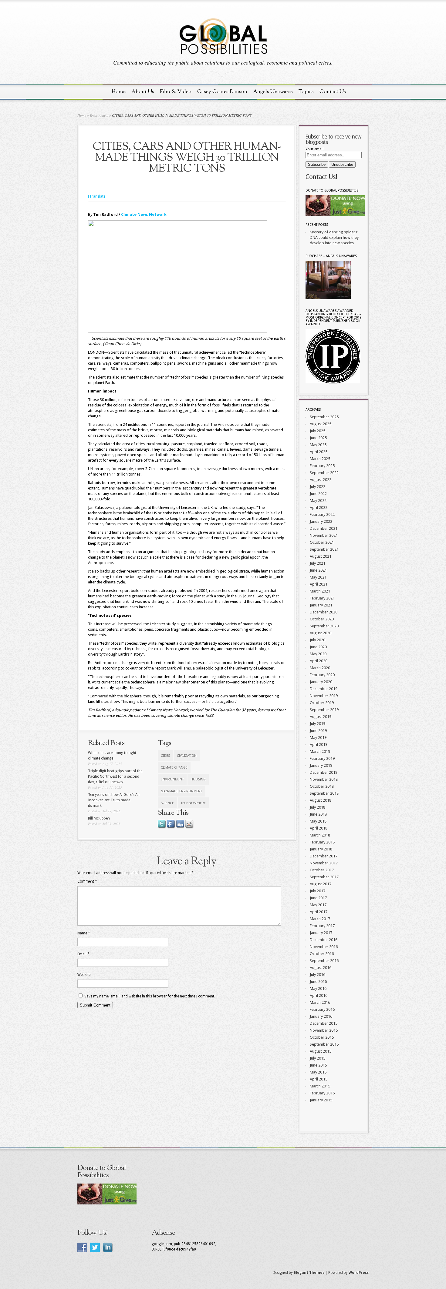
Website (83, 975)
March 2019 (320, 751)
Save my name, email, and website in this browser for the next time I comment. (149, 996)
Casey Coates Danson (222, 91)
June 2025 (318, 438)
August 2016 (320, 967)
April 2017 (318, 912)
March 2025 (320, 458)
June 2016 (318, 981)
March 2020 (320, 668)
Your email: (315, 149)
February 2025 (322, 465)
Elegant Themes (309, 1273)
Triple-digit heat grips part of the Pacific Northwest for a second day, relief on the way (115, 776)
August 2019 (320, 716)
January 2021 (321, 605)
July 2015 (317, 1058)
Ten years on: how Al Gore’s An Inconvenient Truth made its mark (114, 800)
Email (83, 954)
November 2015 (324, 1030)
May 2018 (318, 821)
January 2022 (321, 521)
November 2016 (324, 946)
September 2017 (324, 877)
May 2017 (318, 905)
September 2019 (324, 709)
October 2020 (322, 619)
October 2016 (322, 953)
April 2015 (318, 1079)
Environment (99, 115)
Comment (87, 881)
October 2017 (322, 870)
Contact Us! (321, 177)
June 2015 (318, 1065)
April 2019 (318, 744)
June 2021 (318, 570)
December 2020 (323, 612)
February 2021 (322, 598)
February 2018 (322, 842)
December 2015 (323, 1023)
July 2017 (317, 891)
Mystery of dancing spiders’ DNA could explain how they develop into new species (334, 237)
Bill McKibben (99, 818)
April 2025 (318, 451)
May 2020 (318, 654)
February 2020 (322, 675)
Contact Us (332, 91)
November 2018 (324, 779)
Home (119, 91)
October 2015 (322, 1037)
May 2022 (318, 500)
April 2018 (318, 828)
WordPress (359, 1273)
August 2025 (320, 424)
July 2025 (317, 431)
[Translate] (97, 196)
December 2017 (323, 856)
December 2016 (323, 939)
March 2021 (320, 591)
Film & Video (175, 91)
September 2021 (324, 549)
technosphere (193, 803)
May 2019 (318, 737)
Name (83, 933)
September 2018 (324, 793)
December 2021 (323, 528)
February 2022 (322, 514)
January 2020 (321, 682)
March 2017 (320, 919)
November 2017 (324, 863)
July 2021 (317, 563)
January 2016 (321, 1016)
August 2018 (320, 800)
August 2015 (320, 1051)
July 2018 (317, 807)
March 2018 (320, 835)
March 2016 (320, 1002)
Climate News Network (144, 214)
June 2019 (318, 730)
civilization (187, 756)
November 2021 (324, 535)
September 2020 (324, 626)
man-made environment (181, 791)
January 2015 (321, 1100)
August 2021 (320, 556)
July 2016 (317, 974)
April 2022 (318, 507)
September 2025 (324, 417)
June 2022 (318, 493)
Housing (198, 779)
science (167, 803)
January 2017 (321, 932)
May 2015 (318, 1072)
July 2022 (317, 486)
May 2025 (318, 444)
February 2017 (322, 925)
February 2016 (322, 1009)
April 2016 (318, 995)
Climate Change (174, 768)
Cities (165, 756)
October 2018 (322, 786)
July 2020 (317, 640)
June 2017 (318, 898)
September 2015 (324, 1044)
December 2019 (323, 688)
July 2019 (317, 723)
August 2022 (320, 479)
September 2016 (324, 960)
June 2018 (318, 814)
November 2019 (324, 695)
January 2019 (321, 765)
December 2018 (323, 772)
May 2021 (318, 577)
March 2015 (320, 1086)
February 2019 (322, 758)
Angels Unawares (273, 91)
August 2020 (320, 633)
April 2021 (318, 584)
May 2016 (318, 988)
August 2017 (320, 884)
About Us (142, 91)
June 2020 (318, 647)
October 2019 (322, 702)
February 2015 (322, 1093)
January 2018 (321, 849)
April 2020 (318, 661)
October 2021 (322, 542)
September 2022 (324, 472)
